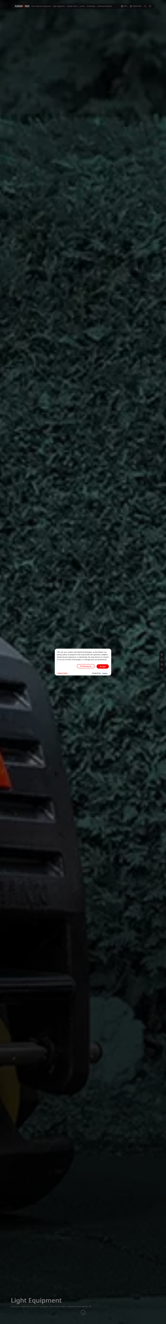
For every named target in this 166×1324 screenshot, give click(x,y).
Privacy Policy (63, 673)
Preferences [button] (85, 666)
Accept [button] (103, 666)
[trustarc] (105, 673)
